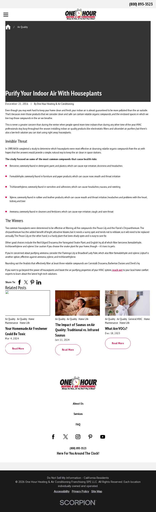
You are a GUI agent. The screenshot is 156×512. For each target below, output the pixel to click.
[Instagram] (78, 436)
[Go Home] (8, 27)
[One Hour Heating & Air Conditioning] (78, 389)
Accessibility (61, 491)
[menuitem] (78, 403)
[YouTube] (102, 436)
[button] (7, 504)
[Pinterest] (90, 436)
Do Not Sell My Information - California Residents (78, 478)
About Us (78, 403)
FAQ (78, 424)
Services (78, 414)
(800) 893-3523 (141, 4)
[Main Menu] (5, 14)
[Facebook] (53, 436)
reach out (117, 270)
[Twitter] (65, 436)
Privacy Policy (80, 491)
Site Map (96, 491)
